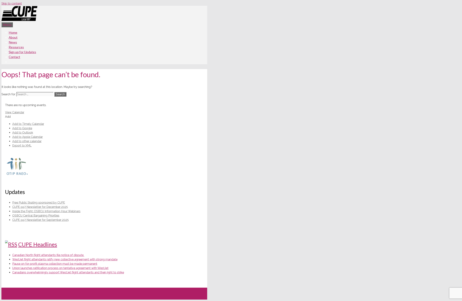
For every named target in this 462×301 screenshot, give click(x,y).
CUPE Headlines (37, 244)
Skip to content (11, 3)
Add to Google (22, 128)
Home (13, 32)
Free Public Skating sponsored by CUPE (38, 202)
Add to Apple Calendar (27, 137)
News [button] (13, 42)
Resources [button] (16, 47)
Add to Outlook (22, 132)
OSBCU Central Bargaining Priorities (35, 215)
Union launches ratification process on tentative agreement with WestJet (60, 268)
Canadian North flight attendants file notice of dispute (48, 255)
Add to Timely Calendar (28, 124)
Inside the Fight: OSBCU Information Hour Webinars (46, 211)
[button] (8, 116)
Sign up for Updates (22, 52)
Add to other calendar (27, 141)
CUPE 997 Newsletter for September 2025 (40, 220)
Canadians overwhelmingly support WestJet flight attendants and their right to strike (68, 272)
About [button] (13, 37)
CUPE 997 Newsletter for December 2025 (40, 207)
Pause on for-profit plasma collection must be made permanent (54, 263)
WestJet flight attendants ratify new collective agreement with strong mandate (64, 259)
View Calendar (14, 112)
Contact (14, 57)
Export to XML (22, 145)
